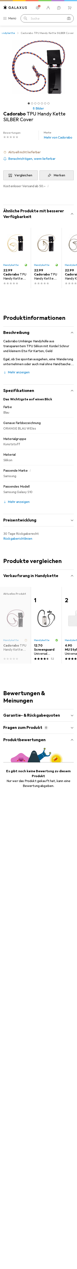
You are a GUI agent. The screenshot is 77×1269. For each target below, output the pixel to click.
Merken (59, 175)
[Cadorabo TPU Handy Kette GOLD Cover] (15, 258)
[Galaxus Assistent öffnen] (59, 7)
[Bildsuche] (69, 18)
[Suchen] (25, 18)
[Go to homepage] (15, 7)
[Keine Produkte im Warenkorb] (69, 7)
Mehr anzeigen (19, 372)
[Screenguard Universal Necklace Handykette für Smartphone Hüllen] (46, 625)
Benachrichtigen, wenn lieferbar (31, 159)
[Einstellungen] (37, 7)
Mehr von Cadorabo (58, 135)
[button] (38, 152)
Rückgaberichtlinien (17, 539)
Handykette (11, 265)
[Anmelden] (48, 8)
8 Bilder (38, 108)
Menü (12, 18)
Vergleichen (23, 175)
